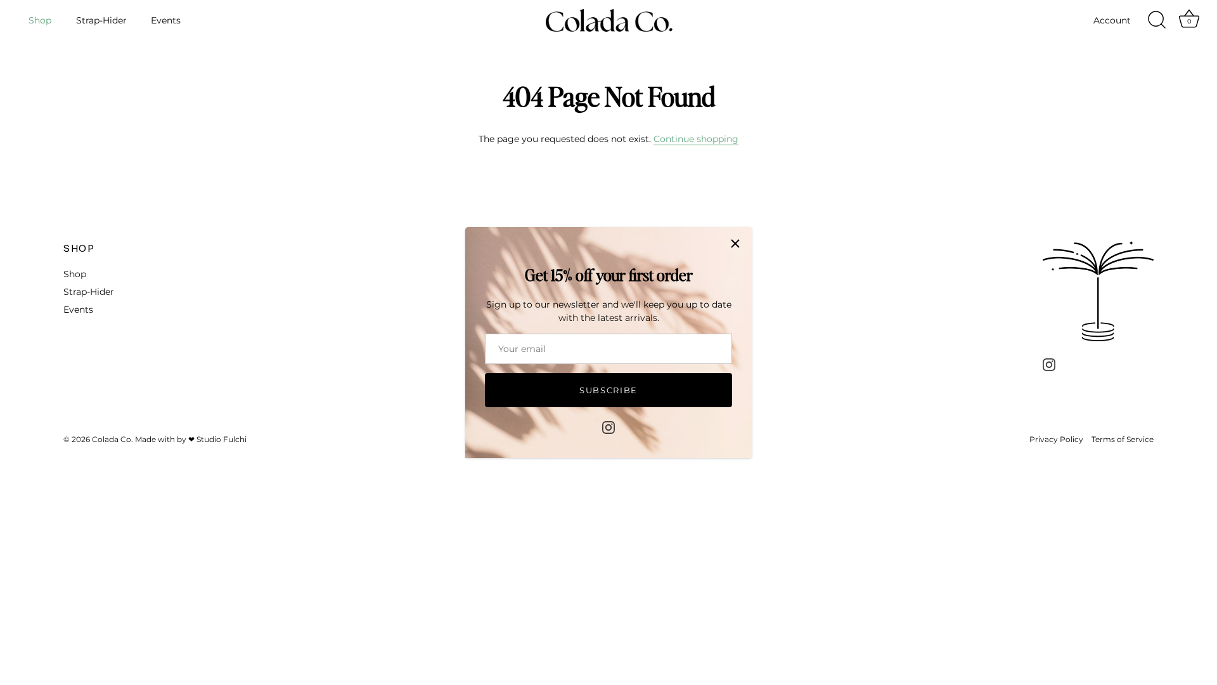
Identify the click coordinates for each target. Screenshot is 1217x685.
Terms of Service (1122, 439)
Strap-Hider (101, 20)
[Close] (735, 244)
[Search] (1157, 20)
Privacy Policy (1056, 439)
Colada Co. (112, 439)
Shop (40, 20)
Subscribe (608, 390)
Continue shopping (696, 139)
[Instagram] (608, 427)
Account (1112, 20)
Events (166, 20)
